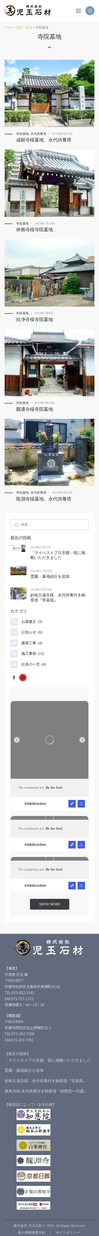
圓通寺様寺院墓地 (34, 409)
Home (8, 27)
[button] (78, 11)
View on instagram (72, 804)
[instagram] (22, 677)
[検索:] (49, 524)
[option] (49, 740)
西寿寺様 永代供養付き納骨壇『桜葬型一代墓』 (46, 1091)
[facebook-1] (14, 677)
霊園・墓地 (24, 27)
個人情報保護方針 (31, 1232)
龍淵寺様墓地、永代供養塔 (43, 498)
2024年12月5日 (40, 547)
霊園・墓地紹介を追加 (50, 576)
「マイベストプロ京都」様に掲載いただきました (57, 555)
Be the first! (54, 787)
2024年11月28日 (41, 571)
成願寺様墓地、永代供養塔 (43, 139)
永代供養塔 (39, 133)
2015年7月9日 (44, 313)
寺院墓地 (22, 133)
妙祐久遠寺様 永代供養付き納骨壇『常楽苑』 (57, 597)
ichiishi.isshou (35, 803)
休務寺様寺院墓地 (34, 229)
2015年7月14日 (45, 223)
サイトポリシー (68, 1232)
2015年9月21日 (62, 133)
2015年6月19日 (45, 403)
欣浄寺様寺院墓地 (34, 319)
